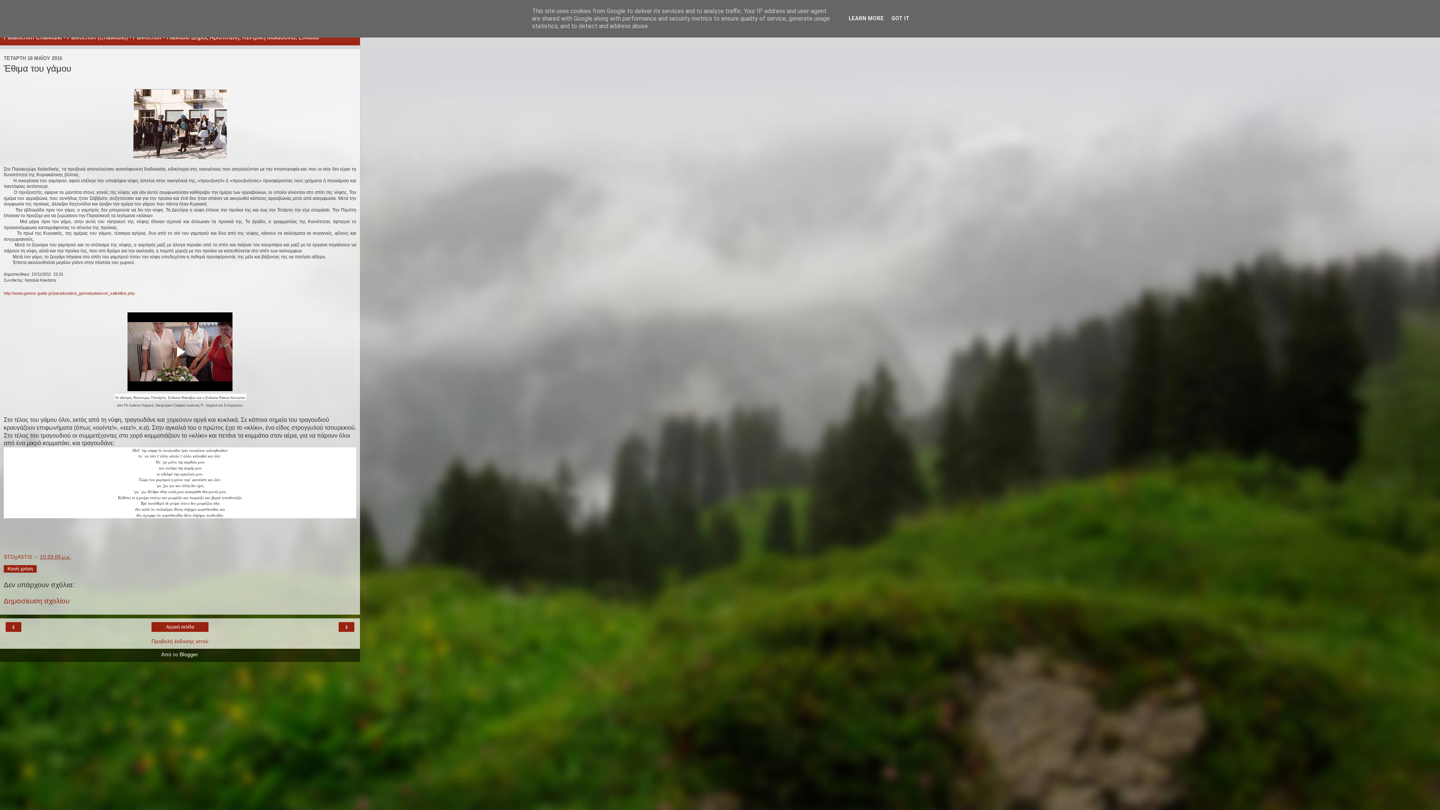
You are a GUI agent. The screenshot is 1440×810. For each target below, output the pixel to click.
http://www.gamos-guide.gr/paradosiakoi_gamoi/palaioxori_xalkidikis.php (69, 293)
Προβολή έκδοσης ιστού (180, 641)
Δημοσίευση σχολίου (36, 601)
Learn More (866, 18)
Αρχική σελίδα (180, 627)
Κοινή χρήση (20, 569)
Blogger (189, 654)
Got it (900, 18)
